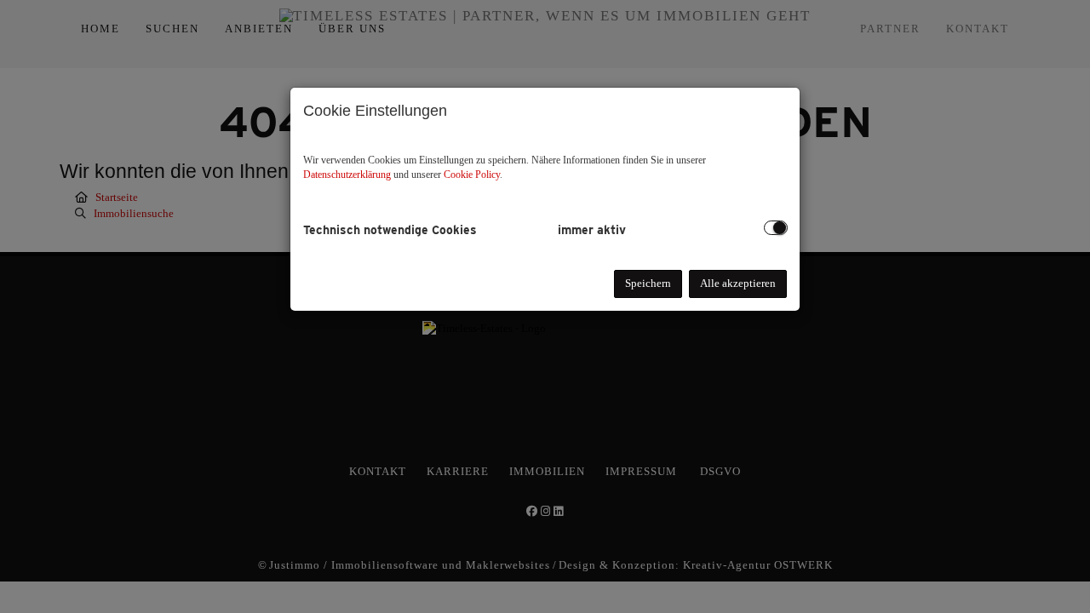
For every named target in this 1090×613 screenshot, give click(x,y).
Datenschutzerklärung (347, 174)
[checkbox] (776, 228)
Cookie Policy (472, 174)
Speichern (648, 283)
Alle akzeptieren (738, 283)
